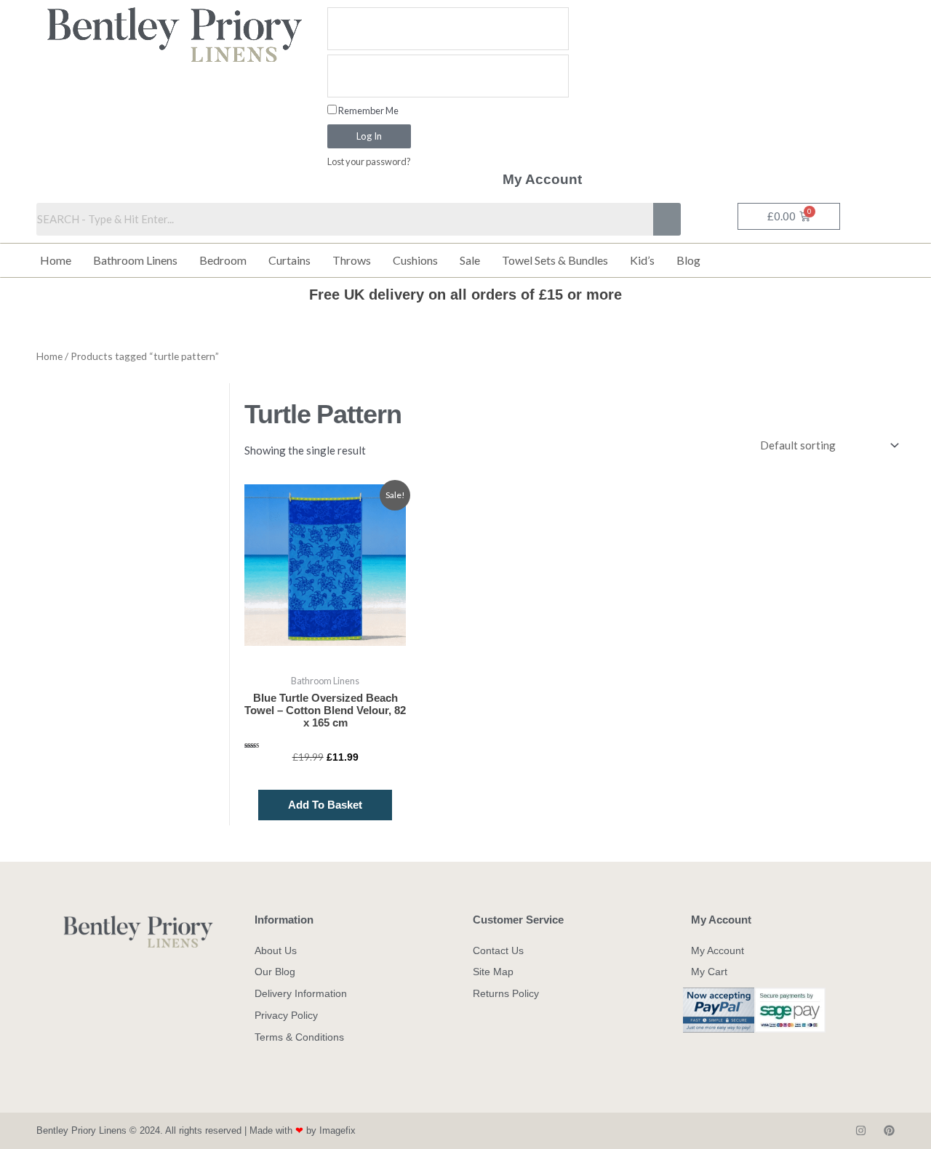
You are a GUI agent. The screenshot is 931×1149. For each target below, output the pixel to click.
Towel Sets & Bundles (555, 260)
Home (55, 260)
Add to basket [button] (325, 804)
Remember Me (368, 110)
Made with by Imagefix (302, 1130)
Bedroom (223, 260)
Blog (688, 260)
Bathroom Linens (135, 260)
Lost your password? (369, 161)
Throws (351, 260)
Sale (470, 260)
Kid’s (642, 260)
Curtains (289, 260)
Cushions (415, 260)
